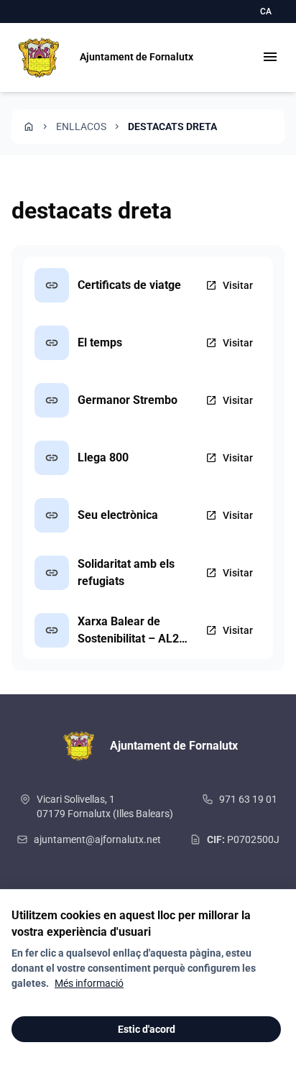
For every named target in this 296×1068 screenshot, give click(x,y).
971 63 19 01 (248, 799)
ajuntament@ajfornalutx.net (97, 839)
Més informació (89, 983)
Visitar (229, 285)
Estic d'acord (146, 1029)
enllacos (81, 126)
